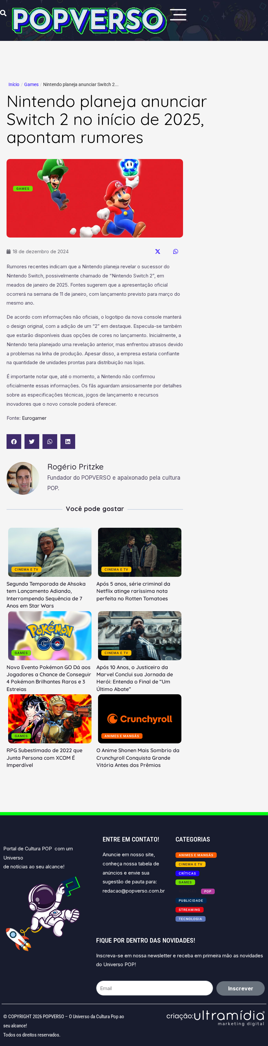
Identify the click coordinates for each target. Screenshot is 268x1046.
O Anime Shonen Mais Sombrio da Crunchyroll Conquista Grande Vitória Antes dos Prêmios (137, 757)
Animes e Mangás (122, 736)
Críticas (187, 873)
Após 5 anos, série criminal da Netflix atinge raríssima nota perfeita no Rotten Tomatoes (133, 591)
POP (207, 891)
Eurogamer (34, 418)
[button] (157, 251)
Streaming (189, 910)
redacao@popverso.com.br (134, 891)
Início (13, 84)
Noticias (187, 891)
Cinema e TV (26, 569)
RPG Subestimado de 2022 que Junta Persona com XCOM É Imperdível (44, 757)
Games (31, 84)
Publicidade (191, 900)
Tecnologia (190, 919)
